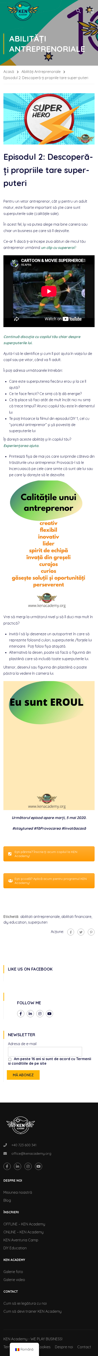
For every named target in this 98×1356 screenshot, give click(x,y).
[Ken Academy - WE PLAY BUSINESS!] (22, 11)
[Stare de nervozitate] (80, 932)
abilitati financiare (76, 916)
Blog (7, 1200)
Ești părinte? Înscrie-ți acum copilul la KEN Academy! (46, 854)
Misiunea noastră (17, 1192)
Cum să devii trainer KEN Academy (32, 1311)
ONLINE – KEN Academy (23, 1232)
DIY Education (15, 1248)
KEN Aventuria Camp (20, 1240)
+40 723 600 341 (23, 1145)
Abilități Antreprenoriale (41, 71)
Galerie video (14, 1279)
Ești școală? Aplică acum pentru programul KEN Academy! (51, 881)
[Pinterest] (91, 932)
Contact (84, 1347)
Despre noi (64, 1347)
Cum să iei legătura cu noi (25, 1303)
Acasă (8, 71)
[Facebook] (70, 932)
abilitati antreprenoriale (40, 916)
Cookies (44, 1347)
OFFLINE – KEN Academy (24, 1224)
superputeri (37, 922)
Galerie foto (13, 1271)
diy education (14, 922)
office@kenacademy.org (31, 1153)
